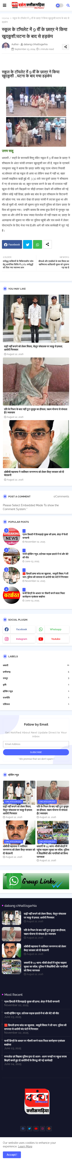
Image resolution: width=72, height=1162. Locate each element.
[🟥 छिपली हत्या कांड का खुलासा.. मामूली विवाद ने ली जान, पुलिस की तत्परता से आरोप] (11, 575)
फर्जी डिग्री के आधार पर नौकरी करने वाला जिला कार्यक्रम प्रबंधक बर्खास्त (43, 595)
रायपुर (36, 678)
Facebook (14, 244)
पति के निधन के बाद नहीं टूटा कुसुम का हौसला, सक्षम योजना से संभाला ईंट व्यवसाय (35, 411)
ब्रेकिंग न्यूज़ (36, 691)
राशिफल (36, 704)
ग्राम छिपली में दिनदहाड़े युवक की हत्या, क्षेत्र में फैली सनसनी (45, 536)
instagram (21, 639)
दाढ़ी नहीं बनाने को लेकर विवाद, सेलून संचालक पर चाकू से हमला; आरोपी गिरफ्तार (33, 348)
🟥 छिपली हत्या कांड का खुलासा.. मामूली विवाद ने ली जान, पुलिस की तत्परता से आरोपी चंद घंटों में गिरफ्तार (45, 575)
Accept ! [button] (12, 1154)
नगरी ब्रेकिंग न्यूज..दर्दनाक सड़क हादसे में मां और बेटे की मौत (45, 556)
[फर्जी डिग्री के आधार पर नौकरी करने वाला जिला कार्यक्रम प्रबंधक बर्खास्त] (11, 595)
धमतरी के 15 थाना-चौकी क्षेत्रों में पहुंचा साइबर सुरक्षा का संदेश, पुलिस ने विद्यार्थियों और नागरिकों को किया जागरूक (53, 851)
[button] (68, 5)
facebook (21, 629)
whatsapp (55, 629)
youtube (55, 639)
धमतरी (36, 665)
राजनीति (36, 697)
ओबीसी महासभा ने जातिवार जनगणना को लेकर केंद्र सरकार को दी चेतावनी (34, 473)
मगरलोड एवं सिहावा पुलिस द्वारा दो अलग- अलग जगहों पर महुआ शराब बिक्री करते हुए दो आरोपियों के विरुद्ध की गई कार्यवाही (35, 1058)
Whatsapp (37, 244)
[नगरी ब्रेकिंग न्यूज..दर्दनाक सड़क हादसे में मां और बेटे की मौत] (11, 556)
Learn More (25, 1146)
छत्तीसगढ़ (36, 671)
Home (5, 18)
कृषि (36, 684)
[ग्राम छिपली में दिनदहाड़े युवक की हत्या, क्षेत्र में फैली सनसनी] (11, 536)
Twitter (27, 244)
